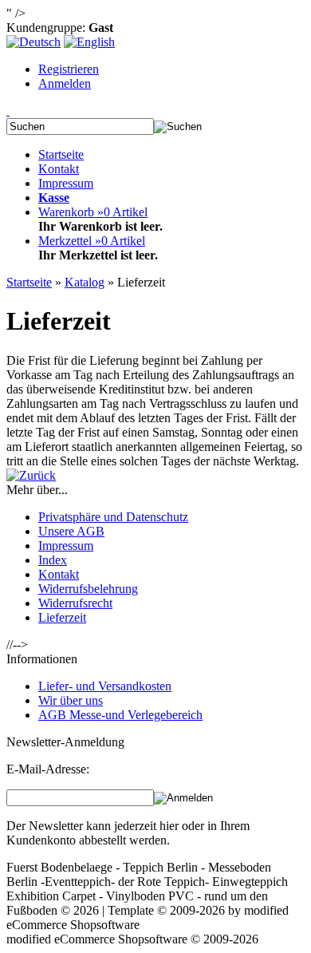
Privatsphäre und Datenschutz (113, 517)
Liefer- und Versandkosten (104, 686)
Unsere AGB (71, 531)
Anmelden (64, 83)
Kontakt (58, 169)
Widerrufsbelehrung (88, 588)
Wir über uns (70, 700)
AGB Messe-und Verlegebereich (120, 715)
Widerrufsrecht (75, 603)
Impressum (65, 183)
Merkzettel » (91, 240)
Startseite (61, 154)
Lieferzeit (62, 617)
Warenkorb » (93, 212)
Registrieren (68, 69)
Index (52, 560)
